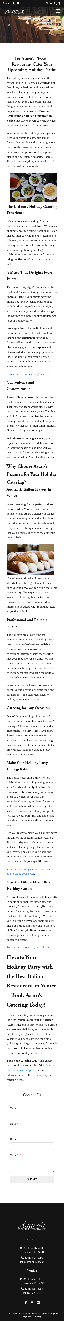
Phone (13, 1139)
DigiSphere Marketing (32, 1317)
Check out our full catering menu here (29, 374)
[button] (14, 3)
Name (13, 1108)
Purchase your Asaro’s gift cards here (29, 947)
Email (13, 1123)
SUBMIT (32, 1179)
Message (14, 1155)
